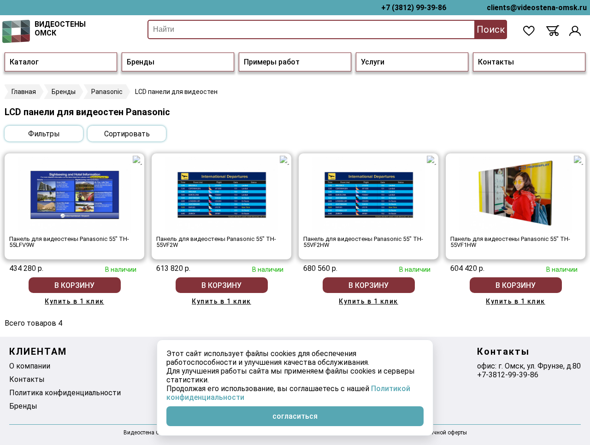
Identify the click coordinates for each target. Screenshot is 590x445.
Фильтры (44, 133)
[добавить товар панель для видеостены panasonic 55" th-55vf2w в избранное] (284, 160)
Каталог (24, 62)
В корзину (74, 285)
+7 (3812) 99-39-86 (413, 7)
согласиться (295, 416)
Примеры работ (272, 62)
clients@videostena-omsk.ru (537, 7)
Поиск (491, 29)
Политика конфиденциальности (65, 392)
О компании (29, 366)
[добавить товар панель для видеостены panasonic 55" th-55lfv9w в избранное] (137, 160)
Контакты (496, 62)
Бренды (140, 62)
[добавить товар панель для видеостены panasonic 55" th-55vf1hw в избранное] (578, 160)
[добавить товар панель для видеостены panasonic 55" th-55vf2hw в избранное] (431, 160)
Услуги (372, 62)
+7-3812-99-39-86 (507, 374)
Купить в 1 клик (74, 301)
